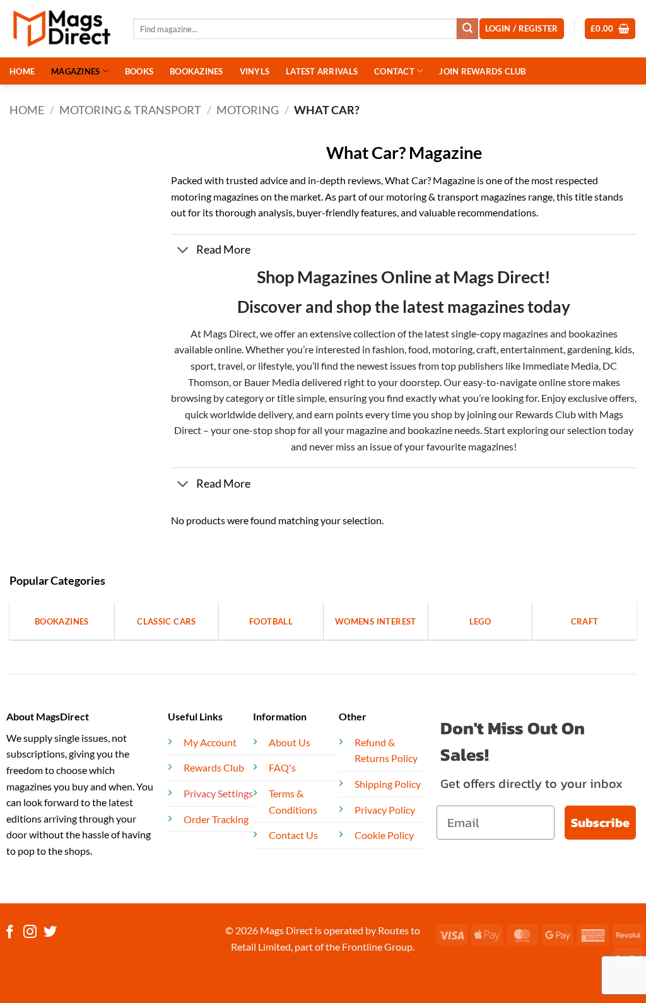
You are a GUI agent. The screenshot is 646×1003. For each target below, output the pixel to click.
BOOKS (139, 71)
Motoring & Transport (130, 110)
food (418, 349)
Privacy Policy (385, 810)
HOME (22, 71)
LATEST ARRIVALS (322, 71)
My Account (210, 742)
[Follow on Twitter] (50, 932)
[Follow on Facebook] (9, 932)
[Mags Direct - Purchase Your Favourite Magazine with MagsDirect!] (61, 28)
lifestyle (275, 366)
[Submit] (467, 29)
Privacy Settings (218, 793)
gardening (589, 349)
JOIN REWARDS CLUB (482, 71)
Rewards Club (545, 414)
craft (486, 349)
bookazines (593, 333)
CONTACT (394, 71)
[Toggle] (183, 251)
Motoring (247, 110)
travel (230, 366)
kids (623, 349)
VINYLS (255, 71)
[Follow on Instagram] (30, 932)
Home (26, 110)
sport (202, 366)
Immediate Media (560, 366)
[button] (610, 28)
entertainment (531, 349)
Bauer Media (272, 382)
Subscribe (600, 822)
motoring (452, 349)
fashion (387, 349)
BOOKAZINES (196, 71)
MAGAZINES (75, 71)
